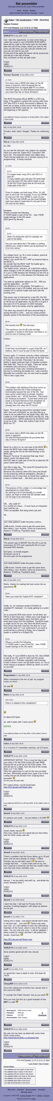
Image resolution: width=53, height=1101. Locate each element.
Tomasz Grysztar (25, 1095)
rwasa (33, 1099)
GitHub (40, 1095)
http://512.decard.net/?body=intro (18, 787)
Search (25, 10)
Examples (41, 1089)
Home (19, 10)
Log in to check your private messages (23, 13)
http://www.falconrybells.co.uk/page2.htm (21, 1038)
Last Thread (33, 1064)
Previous (15, 28)
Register (33, 10)
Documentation (31, 1089)
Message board (26, 1092)
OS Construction (23, 20)
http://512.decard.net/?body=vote (18, 939)
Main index (11, 1089)
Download (20, 1089)
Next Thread (43, 1064)
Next (36, 28)
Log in (41, 13)
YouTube (46, 1095)
